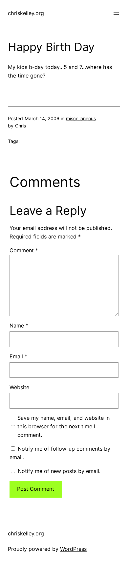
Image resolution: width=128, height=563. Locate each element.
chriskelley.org (26, 13)
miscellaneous (81, 118)
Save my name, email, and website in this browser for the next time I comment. (63, 426)
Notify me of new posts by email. (59, 471)
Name (19, 325)
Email (18, 356)
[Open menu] (116, 13)
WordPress (73, 549)
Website (19, 387)
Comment (24, 250)
